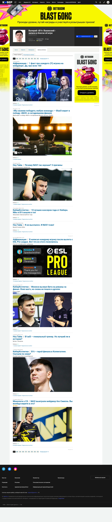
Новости (23, 49)
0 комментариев (17, 104)
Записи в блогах (42, 49)
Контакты (4, 487)
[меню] (15, 2)
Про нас (4, 477)
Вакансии (17, 477)
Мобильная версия (100, 477)
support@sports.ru (33, 492)
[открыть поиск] (96, 2)
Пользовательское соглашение (41, 482)
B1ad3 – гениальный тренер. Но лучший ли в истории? (41, 337)
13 (37, 58)
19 (20, 58)
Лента (16, 49)
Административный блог (21, 487)
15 (31, 58)
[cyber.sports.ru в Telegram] (4, 469)
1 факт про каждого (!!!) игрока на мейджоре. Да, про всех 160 (38, 64)
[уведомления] (100, 2)
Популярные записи (28, 54)
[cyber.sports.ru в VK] (10, 469)
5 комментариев (17, 219)
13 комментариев (17, 281)
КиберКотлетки (21, 210)
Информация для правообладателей (43, 487)
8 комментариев (17, 445)
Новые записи (17, 54)
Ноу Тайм (17, 165)
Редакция (4, 482)
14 (34, 58)
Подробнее (61, 498)
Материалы (31, 49)
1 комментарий (17, 204)
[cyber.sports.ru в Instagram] (16, 469)
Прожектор (36, 477)
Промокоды (61, 477)
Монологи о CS (20, 401)
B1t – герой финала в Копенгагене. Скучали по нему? (39, 352)
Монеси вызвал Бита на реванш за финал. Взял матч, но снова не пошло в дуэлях (39, 288)
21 (14, 58)
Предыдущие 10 (44, 58)
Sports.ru (6, 496)
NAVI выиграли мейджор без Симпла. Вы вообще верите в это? (43, 402)
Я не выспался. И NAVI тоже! (39, 225)
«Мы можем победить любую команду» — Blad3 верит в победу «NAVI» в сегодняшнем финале (41, 111)
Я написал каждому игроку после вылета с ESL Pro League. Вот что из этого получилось (43, 240)
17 (26, 58)
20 (17, 58)
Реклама (17, 482)
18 (23, 58)
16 (29, 58)
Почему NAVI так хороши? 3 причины (43, 165)
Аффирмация (19, 63)
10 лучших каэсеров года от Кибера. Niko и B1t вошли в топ (40, 211)
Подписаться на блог (27, 104)
